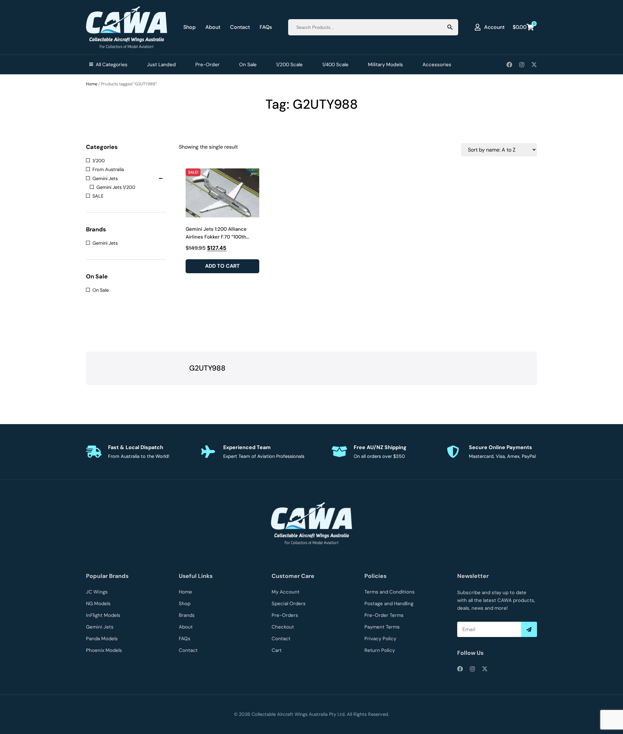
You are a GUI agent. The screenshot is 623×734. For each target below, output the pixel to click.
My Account (285, 592)
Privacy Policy (380, 638)
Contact (240, 27)
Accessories (436, 64)
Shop (189, 27)
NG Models (98, 603)
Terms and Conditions (389, 592)
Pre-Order (207, 64)
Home (91, 84)
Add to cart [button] (222, 266)
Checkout (283, 627)
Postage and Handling (388, 603)
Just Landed (161, 64)
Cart (277, 650)
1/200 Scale (289, 64)
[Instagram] (522, 64)
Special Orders (289, 603)
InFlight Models (103, 615)
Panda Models (102, 638)
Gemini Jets (100, 627)
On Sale (248, 64)
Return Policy (379, 650)
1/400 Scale (335, 64)
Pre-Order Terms (384, 615)
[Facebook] (509, 64)
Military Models (385, 64)
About (212, 27)
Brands (187, 615)
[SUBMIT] (529, 629)
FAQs (266, 27)
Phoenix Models (104, 650)
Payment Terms (382, 627)
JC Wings (97, 592)
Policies (375, 576)
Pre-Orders (285, 615)
